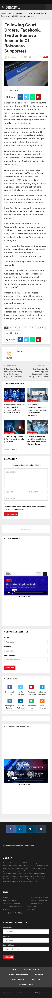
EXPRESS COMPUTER (39, 900)
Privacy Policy (32, 907)
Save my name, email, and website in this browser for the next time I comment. (25, 508)
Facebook (13, 327)
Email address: (10, 655)
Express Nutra (36, 903)
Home (3, 13)
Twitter (42, 327)
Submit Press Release (11, 903)
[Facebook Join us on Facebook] (11, 829)
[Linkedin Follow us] (21, 829)
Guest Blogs (9, 401)
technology (33, 327)
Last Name (8, 647)
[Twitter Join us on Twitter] (31, 829)
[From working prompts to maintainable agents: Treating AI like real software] (14, 395)
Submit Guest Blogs (14, 907)
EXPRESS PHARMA (14, 913)
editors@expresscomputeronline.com (20, 846)
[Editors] (4, 846)
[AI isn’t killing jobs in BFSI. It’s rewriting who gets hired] (14, 427)
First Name (8, 638)
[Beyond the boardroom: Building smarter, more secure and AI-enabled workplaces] (37, 395)
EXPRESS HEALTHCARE (40, 897)
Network (6, 910)
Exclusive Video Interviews (17, 726)
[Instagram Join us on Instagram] (41, 829)
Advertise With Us (10, 900)
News (10, 13)
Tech (26, 327)
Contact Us (31, 910)
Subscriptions (26, 984)
